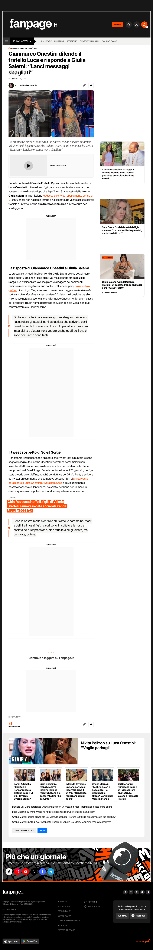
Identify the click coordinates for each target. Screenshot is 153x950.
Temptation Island (89, 41)
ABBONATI (117, 24)
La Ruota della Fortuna (52, 41)
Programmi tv (22, 40)
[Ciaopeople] (143, 942)
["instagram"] (17, 871)
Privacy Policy (64, 911)
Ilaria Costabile (30, 85)
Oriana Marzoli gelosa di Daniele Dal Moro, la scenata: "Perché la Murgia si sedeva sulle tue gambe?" (64, 816)
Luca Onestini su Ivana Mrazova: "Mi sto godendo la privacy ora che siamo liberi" (53, 811)
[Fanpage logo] (30, 24)
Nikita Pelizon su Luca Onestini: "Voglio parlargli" (108, 745)
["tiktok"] (9, 871)
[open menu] (6, 41)
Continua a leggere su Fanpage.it (51, 658)
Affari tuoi (72, 41)
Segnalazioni (64, 906)
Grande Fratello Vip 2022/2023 (24, 48)
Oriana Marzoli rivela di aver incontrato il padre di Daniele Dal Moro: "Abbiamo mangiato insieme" (61, 821)
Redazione (62, 925)
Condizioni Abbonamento (69, 920)
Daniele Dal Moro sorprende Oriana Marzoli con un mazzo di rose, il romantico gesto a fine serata (62, 806)
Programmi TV (14, 717)
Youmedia (62, 901)
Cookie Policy (64, 916)
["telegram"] (50, 871)
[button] (91, 85)
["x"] (34, 871)
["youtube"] (25, 871)
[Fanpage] (13, 892)
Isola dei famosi (109, 41)
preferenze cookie (66, 930)
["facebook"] (42, 871)
